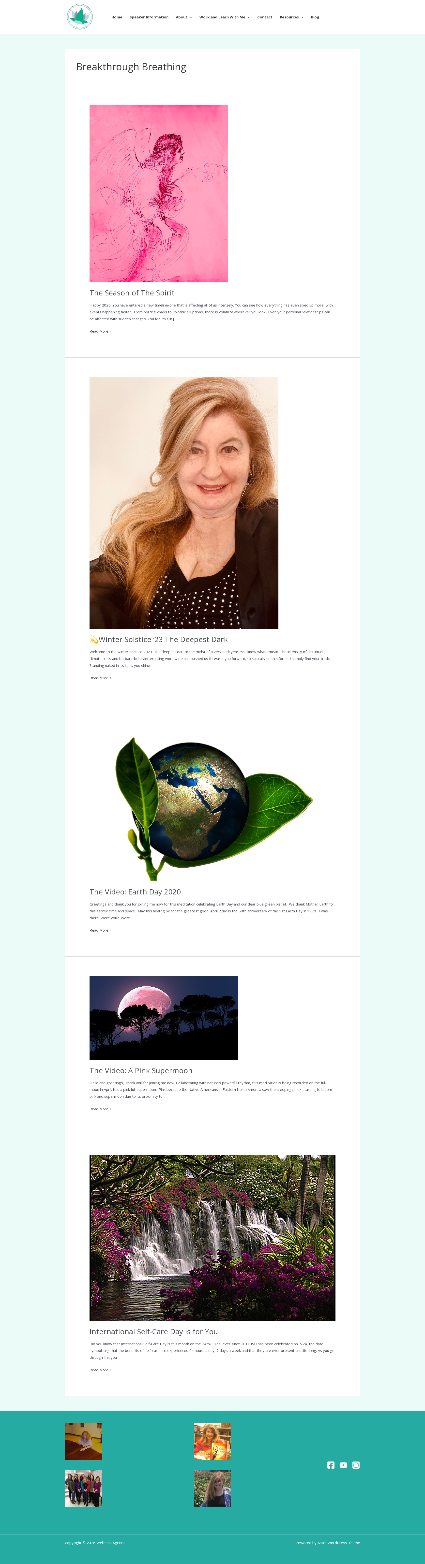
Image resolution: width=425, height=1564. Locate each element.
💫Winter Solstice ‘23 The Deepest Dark (159, 639)
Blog (315, 17)
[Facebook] (331, 1465)
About (181, 17)
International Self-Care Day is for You (154, 1331)
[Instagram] (356, 1465)
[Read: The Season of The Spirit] (159, 193)
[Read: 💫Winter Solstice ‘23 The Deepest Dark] (184, 502)
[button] (189, 17)
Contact (265, 17)
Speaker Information (149, 17)
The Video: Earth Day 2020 (135, 892)
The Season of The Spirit (132, 293)
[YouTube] (343, 1465)
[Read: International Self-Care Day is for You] (212, 1237)
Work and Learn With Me (222, 17)
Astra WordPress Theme (339, 1542)
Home (116, 17)
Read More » (100, 331)
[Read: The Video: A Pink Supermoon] (164, 1017)
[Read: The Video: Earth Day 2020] (208, 802)
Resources (289, 17)
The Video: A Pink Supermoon (141, 1070)
